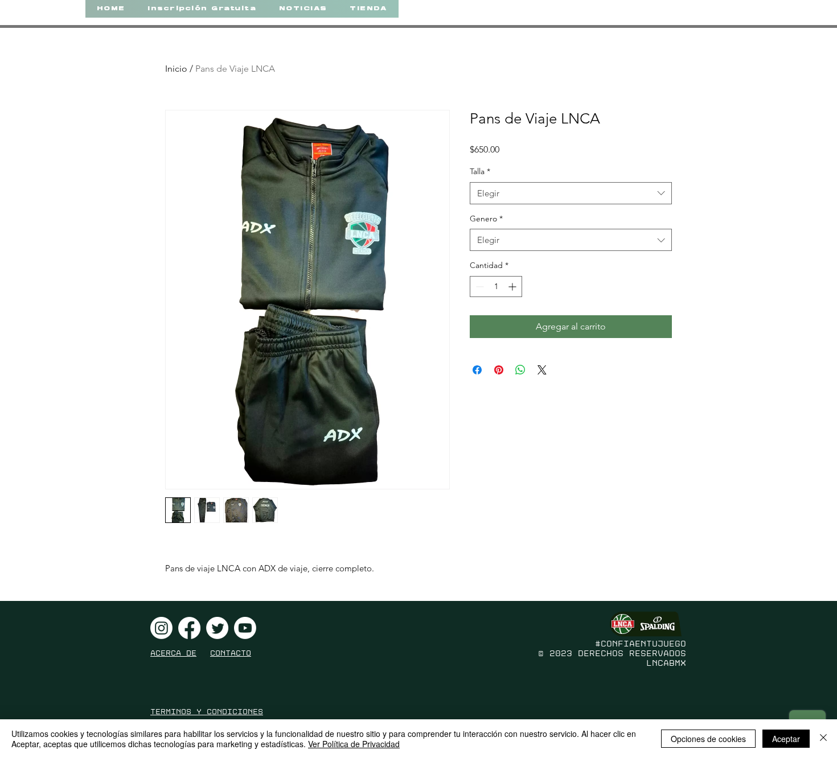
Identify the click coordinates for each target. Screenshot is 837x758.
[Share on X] (542, 370)
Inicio (176, 68)
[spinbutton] (496, 286)
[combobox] (571, 193)
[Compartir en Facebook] (477, 370)
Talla (480, 171)
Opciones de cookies (708, 738)
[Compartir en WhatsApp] (520, 370)
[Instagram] (161, 628)
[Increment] (513, 286)
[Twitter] (217, 628)
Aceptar (786, 738)
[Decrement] (478, 286)
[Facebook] (189, 628)
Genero (486, 218)
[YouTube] (245, 628)
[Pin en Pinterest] (499, 370)
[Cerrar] (823, 738)
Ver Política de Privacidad (354, 743)
